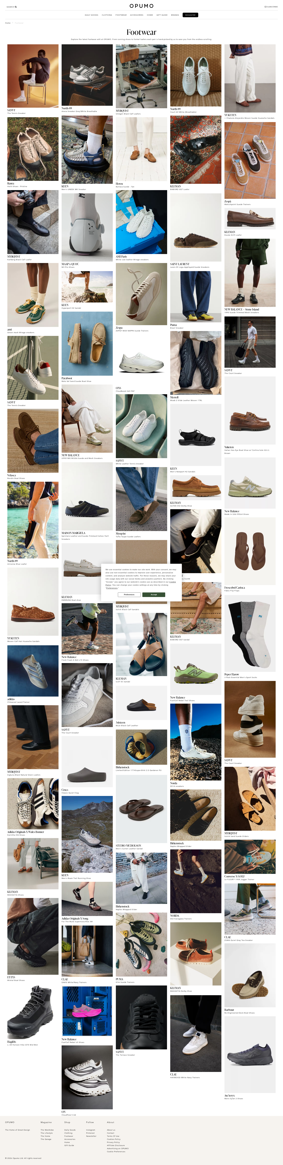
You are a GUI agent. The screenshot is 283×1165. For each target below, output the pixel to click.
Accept (154, 595)
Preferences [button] (112, 588)
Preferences (129, 595)
